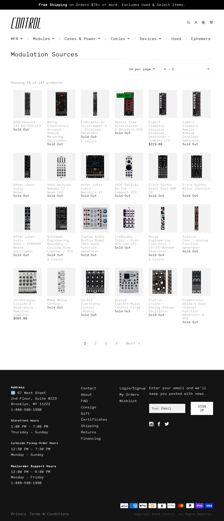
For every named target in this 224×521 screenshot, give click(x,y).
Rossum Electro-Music (127, 302)
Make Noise (57, 300)
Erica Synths (160, 185)
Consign (88, 407)
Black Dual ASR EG (162, 190)
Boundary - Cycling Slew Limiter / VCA (60, 247)
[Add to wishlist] (38, 93)
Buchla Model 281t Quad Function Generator (93, 246)
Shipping (89, 425)
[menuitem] (16, 39)
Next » (133, 343)
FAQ (84, 401)
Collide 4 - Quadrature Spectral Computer (24, 309)
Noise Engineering (159, 238)
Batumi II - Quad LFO (58, 190)
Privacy (18, 514)
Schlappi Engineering (58, 238)
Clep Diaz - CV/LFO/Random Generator (161, 247)
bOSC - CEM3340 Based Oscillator (27, 247)
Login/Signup (132, 388)
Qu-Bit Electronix (91, 302)
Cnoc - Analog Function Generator (195, 244)
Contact (88, 388)
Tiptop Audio (93, 237)
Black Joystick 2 (196, 190)
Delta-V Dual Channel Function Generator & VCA (194, 311)
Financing (91, 438)
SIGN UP (202, 408)
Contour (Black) (88, 309)
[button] (203, 22)
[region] (112, 5)
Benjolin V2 (92, 192)
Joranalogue (24, 300)
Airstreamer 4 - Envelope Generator (94, 129)
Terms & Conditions (49, 514)
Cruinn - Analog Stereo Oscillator (161, 307)
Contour (54, 304)
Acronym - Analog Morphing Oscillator (57, 135)
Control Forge (127, 307)
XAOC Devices (59, 185)
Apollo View (125, 122)
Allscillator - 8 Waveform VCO (128, 127)
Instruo (189, 237)
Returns (88, 432)
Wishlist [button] (128, 401)
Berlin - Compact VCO (125, 190)
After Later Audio (24, 186)
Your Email (161, 408)
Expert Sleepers (156, 124)
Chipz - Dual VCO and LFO (126, 242)
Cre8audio (124, 237)
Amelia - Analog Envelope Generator (191, 135)
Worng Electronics (58, 124)
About (86, 394)
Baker (18, 192)
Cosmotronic (193, 300)
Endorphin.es (93, 122)
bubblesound (24, 122)
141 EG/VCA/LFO (27, 126)
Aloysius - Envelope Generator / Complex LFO (159, 135)
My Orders (129, 394)
